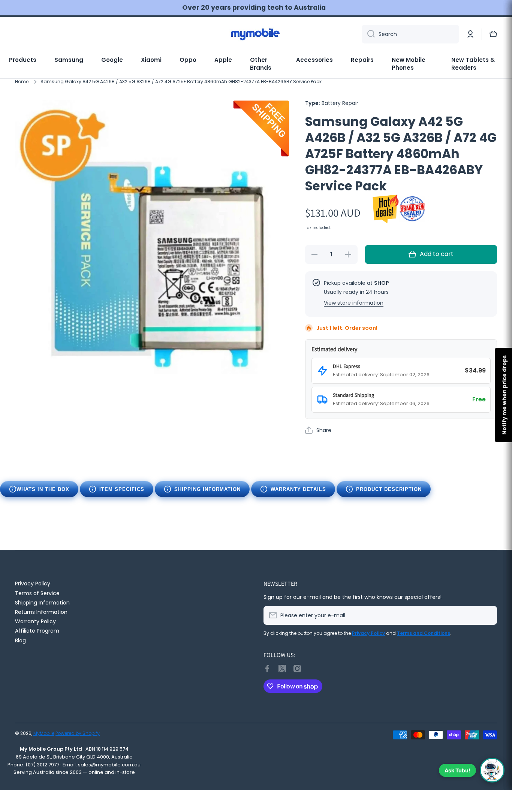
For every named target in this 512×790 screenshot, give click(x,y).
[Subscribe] (487, 615)
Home (21, 82)
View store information (353, 302)
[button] (493, 34)
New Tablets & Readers (473, 64)
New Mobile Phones (408, 64)
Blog (20, 640)
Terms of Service (37, 593)
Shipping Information (207, 489)
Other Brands (260, 64)
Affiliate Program (37, 630)
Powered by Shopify (77, 733)
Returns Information (41, 611)
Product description (389, 489)
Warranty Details (298, 489)
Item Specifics (121, 489)
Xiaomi (151, 60)
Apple (223, 60)
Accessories (314, 60)
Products (22, 60)
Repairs (362, 60)
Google (112, 60)
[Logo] (256, 34)
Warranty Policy (35, 621)
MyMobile (43, 733)
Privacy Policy (32, 583)
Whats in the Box (42, 489)
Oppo (188, 60)
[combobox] (410, 34)
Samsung (68, 60)
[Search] (368, 34)
